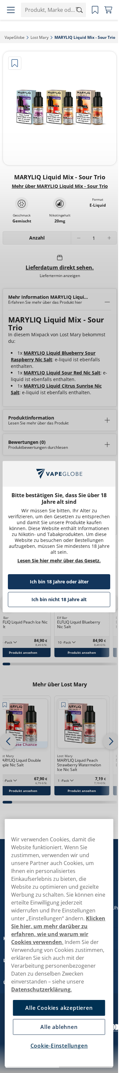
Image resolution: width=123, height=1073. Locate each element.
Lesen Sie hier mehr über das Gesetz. (59, 561)
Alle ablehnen (58, 1027)
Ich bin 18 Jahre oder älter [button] (59, 581)
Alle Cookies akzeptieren (58, 1007)
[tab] (6, 664)
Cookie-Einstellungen (59, 1045)
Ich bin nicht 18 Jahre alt (59, 599)
